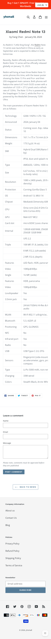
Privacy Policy (12, 543)
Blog (7, 525)
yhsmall (29, 630)
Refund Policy (12, 550)
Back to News (27, 487)
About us (10, 510)
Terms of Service (13, 565)
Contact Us (11, 517)
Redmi (38, 44)
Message (7, 443)
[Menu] (46, 17)
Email (5, 432)
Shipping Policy (13, 558)
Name (5, 420)
